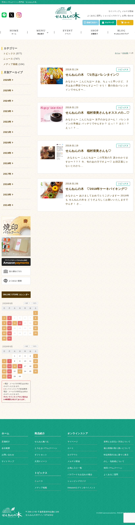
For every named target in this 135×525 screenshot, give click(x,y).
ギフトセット (41, 455)
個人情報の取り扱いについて (117, 448)
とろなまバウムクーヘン (46, 448)
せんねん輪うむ (42, 441)
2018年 (125, 53)
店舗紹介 (94, 34)
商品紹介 (40, 34)
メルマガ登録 (127, 11)
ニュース (8, 58)
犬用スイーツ (41, 461)
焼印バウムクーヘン (113, 468)
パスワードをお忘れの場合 (80, 474)
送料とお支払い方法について (117, 441)
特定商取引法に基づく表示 (116, 455)
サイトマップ (114, 11)
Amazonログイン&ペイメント (81, 488)
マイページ (73, 441)
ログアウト (73, 455)
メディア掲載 (10, 64)
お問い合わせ (127, 16)
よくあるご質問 (94, 16)
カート (71, 448)
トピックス (121, 34)
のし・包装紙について (114, 461)
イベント (67, 34)
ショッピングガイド (111, 16)
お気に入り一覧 (75, 468)
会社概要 (6, 448)
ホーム (13, 34)
